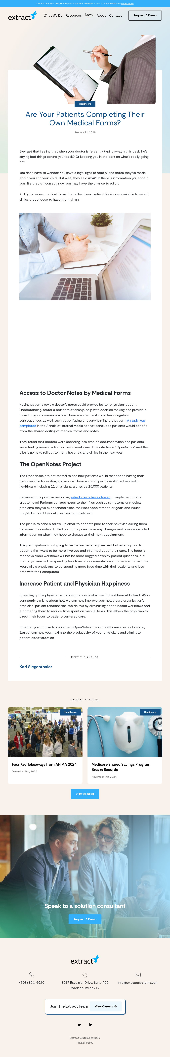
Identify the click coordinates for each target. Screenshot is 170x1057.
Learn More (127, 3)
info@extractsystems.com (138, 982)
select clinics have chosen (90, 497)
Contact (115, 15)
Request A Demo (145, 15)
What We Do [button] (53, 15)
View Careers (104, 1006)
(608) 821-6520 (31, 982)
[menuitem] (53, 15)
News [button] (89, 14)
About (101, 15)
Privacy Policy (85, 1042)
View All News (85, 794)
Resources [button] (74, 15)
